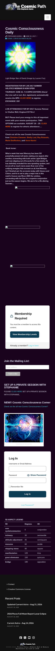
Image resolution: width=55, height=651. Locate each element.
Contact (11, 584)
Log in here (33, 346)
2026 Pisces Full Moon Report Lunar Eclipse (26, 614)
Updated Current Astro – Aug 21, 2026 (24, 604)
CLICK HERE (25, 98)
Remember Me (16, 487)
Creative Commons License (19, 589)
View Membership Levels (25, 334)
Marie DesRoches (13, 140)
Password (13, 475)
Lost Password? (27, 505)
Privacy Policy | (23, 647)
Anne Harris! (30, 140)
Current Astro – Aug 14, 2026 (20, 623)
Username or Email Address (20, 464)
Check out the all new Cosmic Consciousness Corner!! (26, 406)
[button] (47, 17)
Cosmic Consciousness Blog (19, 38)
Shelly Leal (31, 137)
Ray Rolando (43, 137)
